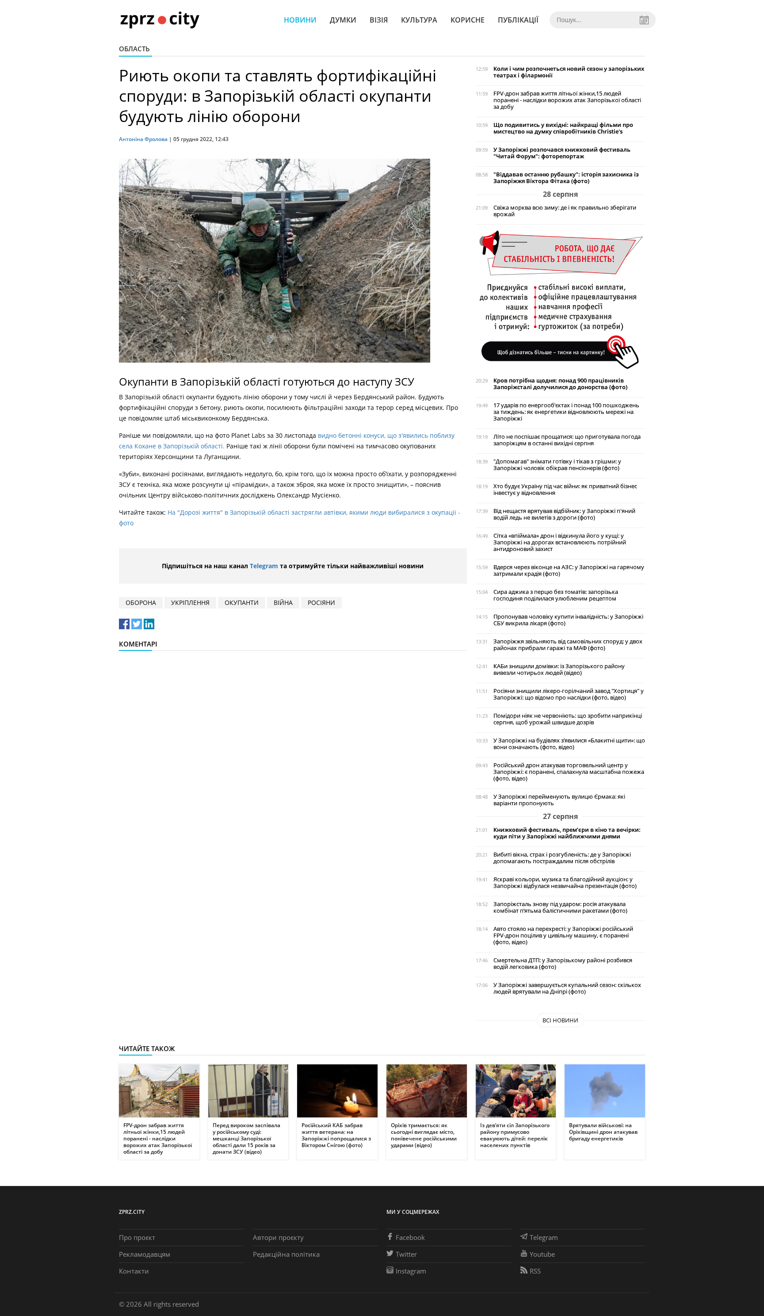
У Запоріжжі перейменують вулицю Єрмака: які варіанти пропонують (559, 800)
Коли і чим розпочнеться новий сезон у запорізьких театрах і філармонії (568, 72)
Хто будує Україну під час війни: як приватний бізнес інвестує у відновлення (565, 489)
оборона (141, 602)
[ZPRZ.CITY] (159, 19)
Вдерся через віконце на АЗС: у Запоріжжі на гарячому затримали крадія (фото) (568, 570)
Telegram (264, 566)
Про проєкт (137, 1237)
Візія (379, 20)
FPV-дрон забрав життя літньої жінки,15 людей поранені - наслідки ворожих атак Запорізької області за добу (567, 100)
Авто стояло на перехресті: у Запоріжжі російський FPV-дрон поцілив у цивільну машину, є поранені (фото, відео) (563, 935)
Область (134, 48)
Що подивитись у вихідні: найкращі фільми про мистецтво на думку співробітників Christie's (563, 128)
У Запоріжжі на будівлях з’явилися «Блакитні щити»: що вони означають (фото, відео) (569, 743)
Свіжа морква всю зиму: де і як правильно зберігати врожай (564, 211)
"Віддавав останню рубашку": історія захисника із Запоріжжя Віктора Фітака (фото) (566, 177)
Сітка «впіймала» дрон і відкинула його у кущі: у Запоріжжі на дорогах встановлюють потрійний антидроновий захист (559, 542)
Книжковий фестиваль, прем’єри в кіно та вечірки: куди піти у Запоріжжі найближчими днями (567, 833)
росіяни (321, 602)
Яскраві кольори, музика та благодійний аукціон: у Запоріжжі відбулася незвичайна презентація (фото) (565, 882)
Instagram (411, 1270)
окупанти (242, 602)
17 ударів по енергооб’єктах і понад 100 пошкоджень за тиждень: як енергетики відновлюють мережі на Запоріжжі (566, 412)
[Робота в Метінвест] (560, 299)
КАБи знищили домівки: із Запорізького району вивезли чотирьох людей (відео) (559, 669)
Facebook (410, 1237)
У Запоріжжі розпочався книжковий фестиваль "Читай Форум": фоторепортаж (561, 153)
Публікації (518, 20)
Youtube (542, 1254)
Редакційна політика (286, 1254)
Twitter (406, 1254)
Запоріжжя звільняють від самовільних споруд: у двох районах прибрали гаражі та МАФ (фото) (567, 644)
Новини (300, 20)
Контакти (134, 1270)
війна (283, 602)
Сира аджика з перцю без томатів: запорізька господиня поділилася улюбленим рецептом (555, 595)
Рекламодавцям (144, 1254)
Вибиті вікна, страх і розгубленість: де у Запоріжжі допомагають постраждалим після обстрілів (562, 858)
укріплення (190, 602)
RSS (535, 1270)
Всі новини (560, 1020)
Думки (343, 20)
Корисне (468, 20)
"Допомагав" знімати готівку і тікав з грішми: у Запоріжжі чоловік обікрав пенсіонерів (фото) (557, 464)
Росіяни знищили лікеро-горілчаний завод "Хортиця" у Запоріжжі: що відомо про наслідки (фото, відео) (568, 694)
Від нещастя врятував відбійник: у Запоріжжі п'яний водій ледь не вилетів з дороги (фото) (564, 514)
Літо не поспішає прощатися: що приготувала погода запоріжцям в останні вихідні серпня (567, 440)
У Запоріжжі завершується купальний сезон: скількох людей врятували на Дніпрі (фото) (567, 988)
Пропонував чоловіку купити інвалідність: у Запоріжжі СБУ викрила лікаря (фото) (568, 620)
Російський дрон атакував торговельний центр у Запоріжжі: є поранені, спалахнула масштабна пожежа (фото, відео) (568, 772)
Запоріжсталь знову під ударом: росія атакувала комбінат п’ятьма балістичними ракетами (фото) (560, 907)
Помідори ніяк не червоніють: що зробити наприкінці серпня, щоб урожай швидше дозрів (567, 719)
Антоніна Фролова (143, 139)
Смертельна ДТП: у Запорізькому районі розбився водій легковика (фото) (562, 963)
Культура (419, 20)
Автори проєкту (278, 1237)
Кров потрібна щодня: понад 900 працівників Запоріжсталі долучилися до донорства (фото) (560, 383)
